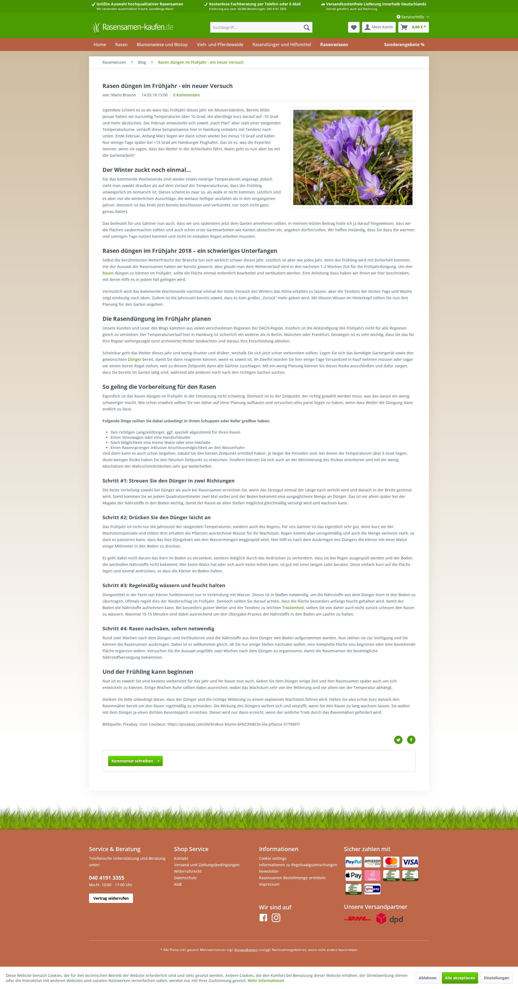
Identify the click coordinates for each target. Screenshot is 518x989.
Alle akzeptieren (460, 977)
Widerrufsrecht (188, 871)
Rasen (108, 273)
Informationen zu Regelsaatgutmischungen (298, 864)
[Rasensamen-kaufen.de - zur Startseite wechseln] (132, 28)
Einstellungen (496, 977)
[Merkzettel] (354, 27)
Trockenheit (293, 607)
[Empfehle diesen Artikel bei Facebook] (411, 740)
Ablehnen (428, 977)
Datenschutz (185, 877)
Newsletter (269, 871)
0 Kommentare (186, 94)
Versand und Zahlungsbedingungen (207, 864)
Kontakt (181, 858)
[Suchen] (306, 27)
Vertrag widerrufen (111, 898)
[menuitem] (261, 27)
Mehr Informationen (266, 980)
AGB (178, 884)
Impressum (269, 884)
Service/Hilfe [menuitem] (412, 16)
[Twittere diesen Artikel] (400, 740)
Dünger (134, 359)
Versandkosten (246, 949)
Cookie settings (273, 858)
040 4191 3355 (106, 877)
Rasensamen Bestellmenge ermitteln (292, 877)
